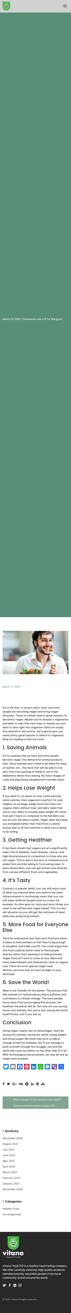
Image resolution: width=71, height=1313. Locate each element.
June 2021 (9, 1155)
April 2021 (9, 1166)
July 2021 (8, 1149)
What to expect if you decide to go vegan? (36, 1099)
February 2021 (12, 1178)
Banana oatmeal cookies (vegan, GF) (34, 1105)
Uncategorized (12, 1214)
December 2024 (13, 1138)
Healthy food (11, 1208)
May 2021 (9, 1161)
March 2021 (10, 1172)
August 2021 (10, 1144)
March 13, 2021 (12, 686)
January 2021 (11, 1183)
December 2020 (13, 1189)
